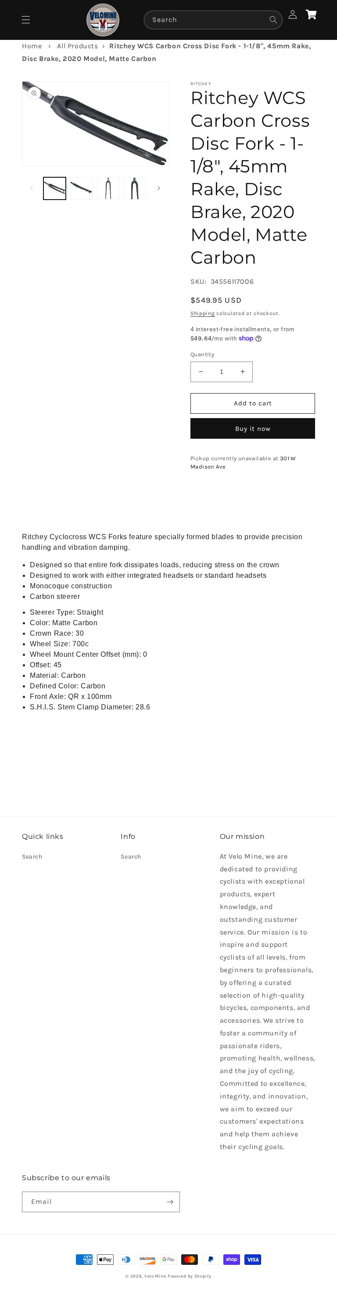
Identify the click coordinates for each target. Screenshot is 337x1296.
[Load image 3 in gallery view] (108, 188)
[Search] (273, 19)
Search (32, 856)
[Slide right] (158, 188)
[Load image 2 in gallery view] (81, 188)
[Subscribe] (169, 1202)
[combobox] (213, 20)
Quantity (202, 354)
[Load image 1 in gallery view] (54, 188)
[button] (26, 20)
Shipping (202, 313)
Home (32, 46)
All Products (77, 46)
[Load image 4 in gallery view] (135, 188)
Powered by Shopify (190, 1276)
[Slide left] (31, 188)
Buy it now (253, 429)
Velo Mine (155, 1276)
